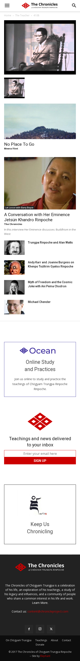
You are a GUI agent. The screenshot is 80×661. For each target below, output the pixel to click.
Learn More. (40, 603)
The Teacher (22, 15)
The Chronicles (13, 224)
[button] (7, 5)
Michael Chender (39, 302)
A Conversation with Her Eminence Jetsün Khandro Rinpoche (37, 217)
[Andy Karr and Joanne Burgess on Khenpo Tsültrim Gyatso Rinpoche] (14, 267)
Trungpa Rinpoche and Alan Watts (50, 242)
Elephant (45, 656)
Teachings (41, 640)
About (54, 640)
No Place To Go (19, 144)
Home (7, 15)
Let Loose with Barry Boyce (19, 207)
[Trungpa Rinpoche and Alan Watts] (14, 247)
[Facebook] (29, 629)
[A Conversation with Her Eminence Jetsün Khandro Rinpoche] (40, 183)
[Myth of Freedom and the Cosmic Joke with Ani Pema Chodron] (14, 287)
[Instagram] (40, 629)
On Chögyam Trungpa (18, 640)
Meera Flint (11, 148)
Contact (66, 640)
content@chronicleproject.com (47, 611)
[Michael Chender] (14, 307)
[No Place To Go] (40, 121)
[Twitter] (51, 629)
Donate (40, 644)
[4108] (40, 73)
